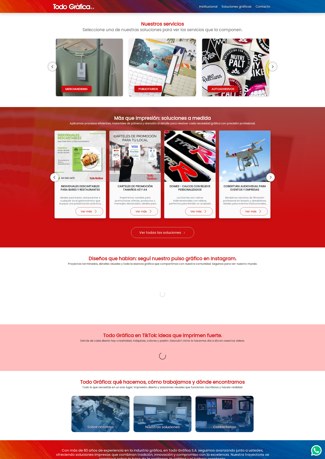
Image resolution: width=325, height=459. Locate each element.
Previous (52, 66)
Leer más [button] (62, 415)
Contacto (263, 6)
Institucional (208, 6)
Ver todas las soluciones (160, 232)
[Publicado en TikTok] (91, 400)
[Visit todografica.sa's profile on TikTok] (59, 400)
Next (272, 66)
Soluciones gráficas (237, 6)
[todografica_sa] (58, 277)
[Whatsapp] (316, 450)
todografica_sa (72, 276)
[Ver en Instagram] (91, 278)
